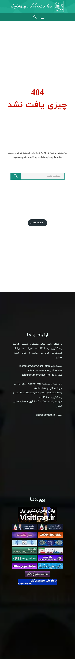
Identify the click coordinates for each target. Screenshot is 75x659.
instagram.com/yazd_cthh (34, 366)
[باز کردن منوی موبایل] (42, 17)
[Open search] (35, 17)
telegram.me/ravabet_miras (38, 375)
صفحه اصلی (36, 223)
